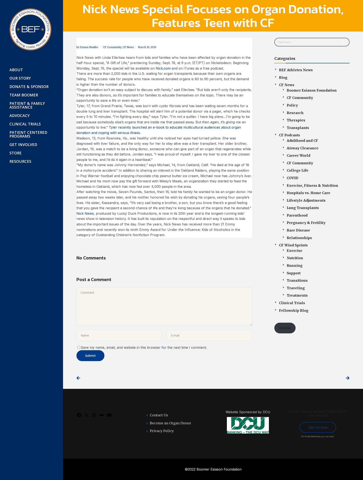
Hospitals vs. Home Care (308, 193)
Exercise (294, 251)
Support (294, 273)
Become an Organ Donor (170, 423)
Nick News (85, 213)
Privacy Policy (162, 431)
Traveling (296, 288)
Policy (292, 105)
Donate (285, 328)
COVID (292, 178)
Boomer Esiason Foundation (312, 90)
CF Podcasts (289, 135)
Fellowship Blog (293, 310)
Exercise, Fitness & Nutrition (312, 185)
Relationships (299, 238)
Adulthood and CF (302, 140)
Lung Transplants (303, 208)
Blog (283, 77)
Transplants (298, 128)
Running (294, 265)
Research (295, 113)
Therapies (296, 120)
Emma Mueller (89, 47)
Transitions (297, 280)
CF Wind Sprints (293, 245)
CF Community (112, 47)
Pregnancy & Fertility (306, 223)
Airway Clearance (302, 148)
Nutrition (295, 258)
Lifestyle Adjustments (306, 200)
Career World (298, 155)
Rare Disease (298, 230)
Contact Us (159, 415)
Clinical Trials (292, 303)
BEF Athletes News (296, 70)
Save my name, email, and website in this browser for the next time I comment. (144, 347)
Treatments (297, 295)
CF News (128, 47)
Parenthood (297, 215)
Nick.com (163, 68)
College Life (297, 170)
